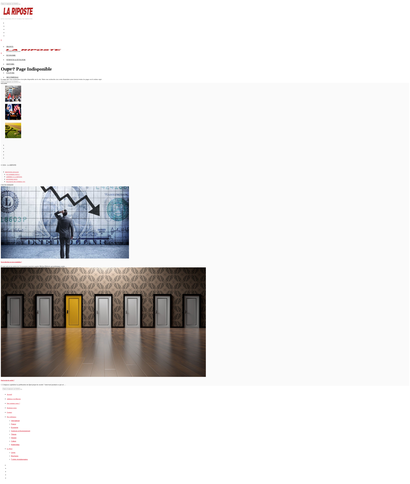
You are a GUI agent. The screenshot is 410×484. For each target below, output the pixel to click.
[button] (19, 82)
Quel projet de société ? (7, 380)
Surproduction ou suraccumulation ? (11, 262)
